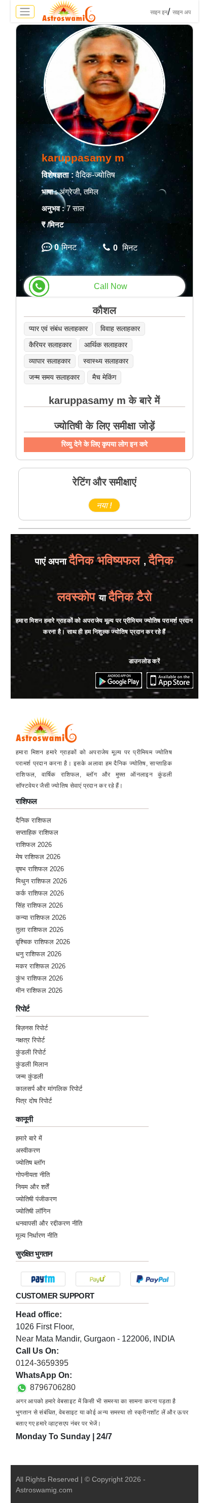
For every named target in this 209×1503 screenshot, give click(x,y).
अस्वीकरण (28, 1150)
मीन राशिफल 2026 (39, 990)
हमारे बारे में (29, 1138)
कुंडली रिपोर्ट (31, 1052)
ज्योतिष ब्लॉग (30, 1162)
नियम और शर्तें (32, 1187)
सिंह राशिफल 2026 (39, 905)
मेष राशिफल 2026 (38, 857)
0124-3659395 (42, 1363)
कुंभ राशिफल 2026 (39, 978)
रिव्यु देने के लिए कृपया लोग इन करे (104, 444)
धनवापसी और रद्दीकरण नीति (49, 1223)
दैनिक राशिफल (33, 820)
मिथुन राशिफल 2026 (41, 881)
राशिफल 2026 (34, 844)
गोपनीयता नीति (33, 1175)
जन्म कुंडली (29, 1076)
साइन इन (158, 12)
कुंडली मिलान (32, 1064)
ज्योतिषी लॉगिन (33, 1211)
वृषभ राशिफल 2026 (40, 869)
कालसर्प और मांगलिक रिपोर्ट (49, 1088)
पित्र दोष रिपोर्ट (34, 1101)
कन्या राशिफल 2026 (41, 917)
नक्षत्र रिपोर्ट (30, 1040)
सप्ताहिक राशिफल (37, 832)
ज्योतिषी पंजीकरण (36, 1199)
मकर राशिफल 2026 (40, 966)
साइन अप (181, 12)
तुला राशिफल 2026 (39, 929)
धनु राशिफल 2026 (38, 954)
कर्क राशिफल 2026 (40, 893)
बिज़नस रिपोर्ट (32, 1028)
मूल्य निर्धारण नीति (36, 1235)
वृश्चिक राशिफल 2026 (43, 942)
